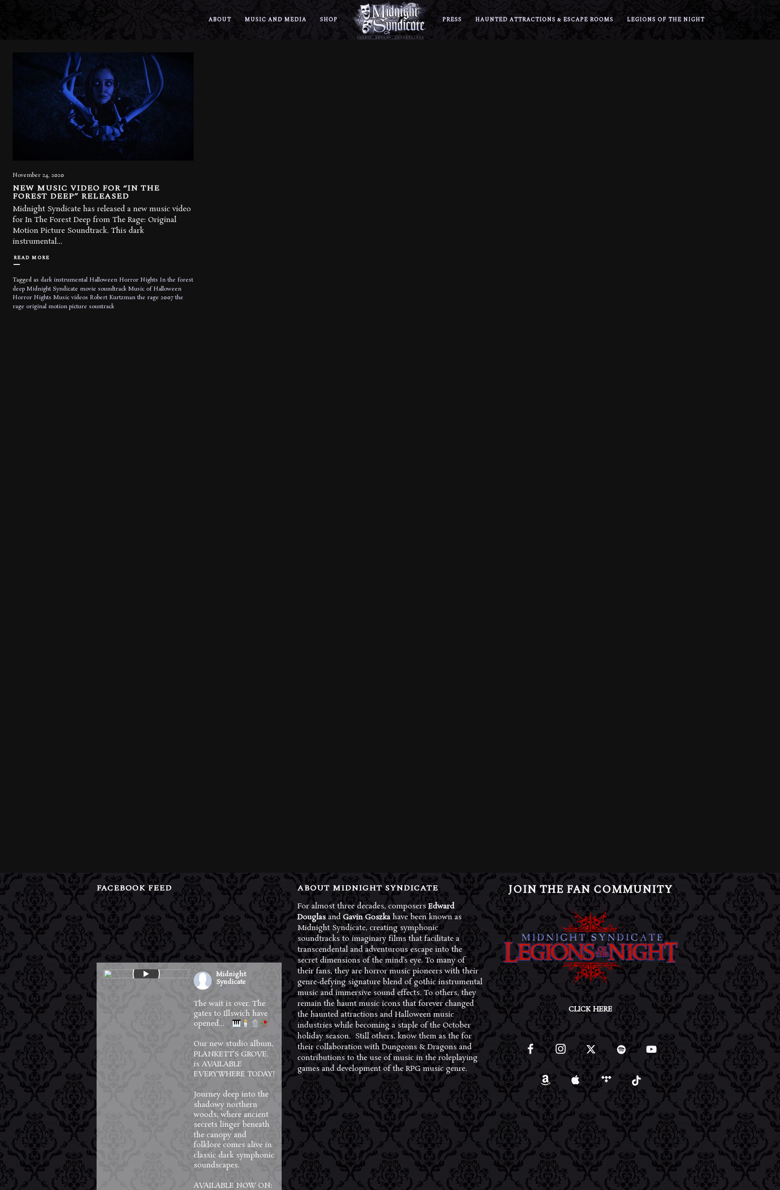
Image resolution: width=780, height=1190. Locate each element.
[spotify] (621, 1053)
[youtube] (651, 1054)
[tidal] (606, 1083)
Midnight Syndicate (52, 289)
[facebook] (530, 1053)
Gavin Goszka (366, 917)
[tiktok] (636, 1083)
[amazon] (545, 1083)
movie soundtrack (103, 289)
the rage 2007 (155, 297)
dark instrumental (64, 280)
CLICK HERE (591, 1009)
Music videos (70, 297)
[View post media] (146, 973)
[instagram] (560, 1053)
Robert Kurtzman (112, 297)
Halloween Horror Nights (123, 280)
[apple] (576, 1083)
